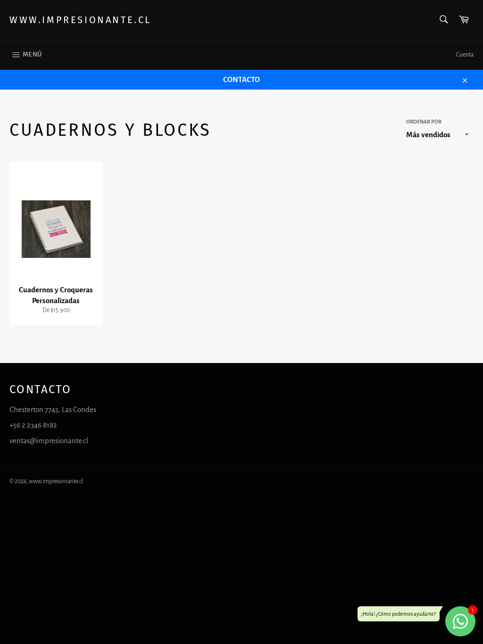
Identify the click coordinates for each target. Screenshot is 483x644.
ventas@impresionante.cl (48, 441)
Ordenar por (423, 121)
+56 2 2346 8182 (33, 425)
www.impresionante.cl (80, 19)
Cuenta (465, 54)
